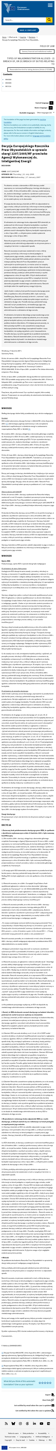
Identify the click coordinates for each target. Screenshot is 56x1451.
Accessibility (42, 1433)
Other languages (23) (44, 113)
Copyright (8, 1440)
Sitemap (42, 1440)
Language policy (26, 1437)
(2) (2, 1366)
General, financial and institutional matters (37, 51)
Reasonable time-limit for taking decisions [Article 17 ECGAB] (31, 69)
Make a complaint (28, 30)
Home (4, 37)
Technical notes (10, 1437)
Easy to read (20, 1440)
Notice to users (13, 1433)
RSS (50, 1440)
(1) (7, 424)
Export (48, 1395)
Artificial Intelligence (43, 1437)
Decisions (32, 37)
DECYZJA (8, 86)
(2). (29, 429)
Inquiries (23, 37)
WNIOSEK (8, 79)
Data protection (28, 1433)
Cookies (32, 1440)
